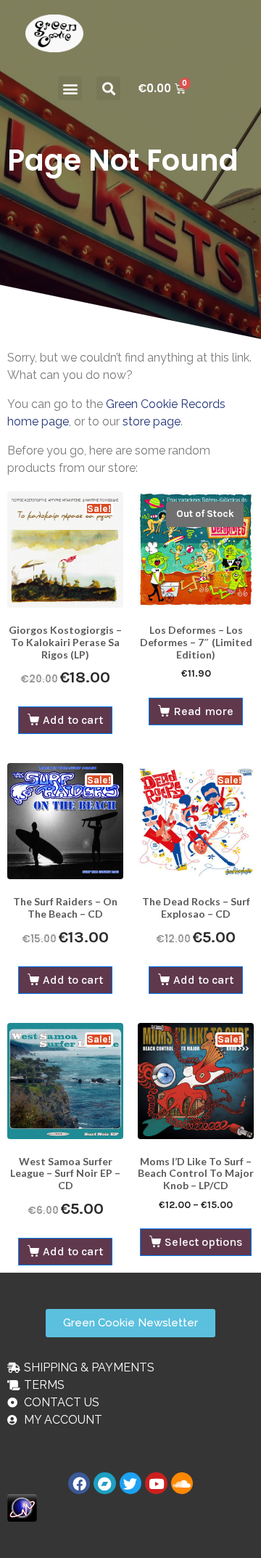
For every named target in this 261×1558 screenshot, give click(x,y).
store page (152, 421)
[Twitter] (130, 1483)
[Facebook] (79, 1483)
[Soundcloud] (182, 1483)
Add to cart (73, 720)
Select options (203, 1242)
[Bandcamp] (104, 1483)
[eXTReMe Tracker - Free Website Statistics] (22, 1507)
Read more (203, 711)
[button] (70, 88)
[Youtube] (156, 1483)
